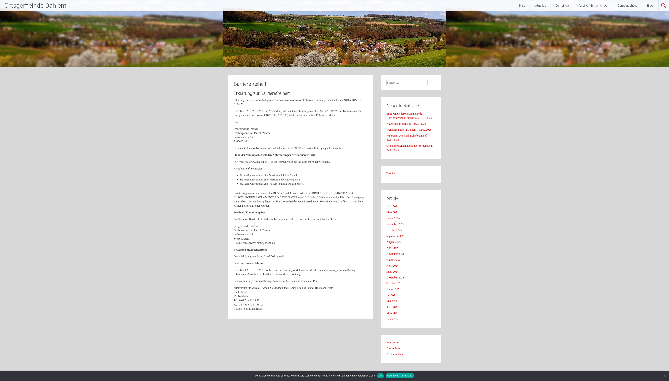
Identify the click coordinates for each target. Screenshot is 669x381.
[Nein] (664, 376)
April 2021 (392, 307)
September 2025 (395, 236)
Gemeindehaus (627, 5)
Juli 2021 (391, 295)
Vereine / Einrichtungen (593, 5)
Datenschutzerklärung (399, 375)
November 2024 (395, 253)
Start (521, 5)
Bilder (650, 5)
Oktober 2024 (394, 259)
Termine (390, 173)
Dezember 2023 (395, 277)
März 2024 (392, 271)
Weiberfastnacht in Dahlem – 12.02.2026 (409, 129)
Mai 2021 (391, 301)
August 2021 (393, 289)
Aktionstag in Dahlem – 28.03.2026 (406, 123)
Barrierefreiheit (394, 354)
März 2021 (392, 313)
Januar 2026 (393, 218)
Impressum (392, 342)
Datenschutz (393, 348)
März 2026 (392, 212)
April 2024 (392, 265)
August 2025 (393, 242)
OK (380, 375)
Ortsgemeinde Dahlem (35, 5)
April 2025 (392, 248)
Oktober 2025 (394, 230)
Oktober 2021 (394, 283)
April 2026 (392, 206)
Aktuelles (540, 5)
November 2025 (395, 224)
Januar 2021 (393, 319)
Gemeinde (562, 5)
